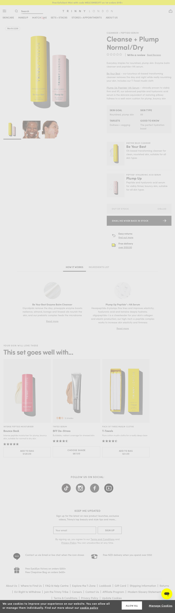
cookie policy (89, 607)
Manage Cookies (160, 605)
